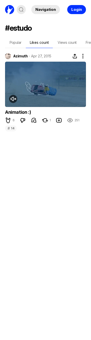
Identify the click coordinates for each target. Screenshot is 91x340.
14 (11, 128)
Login (76, 9)
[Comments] (34, 120)
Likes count (39, 42)
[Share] (75, 56)
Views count (67, 42)
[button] (8, 120)
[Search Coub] (21, 9)
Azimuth (20, 56)
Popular (15, 42)
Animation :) (18, 112)
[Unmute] (13, 99)
